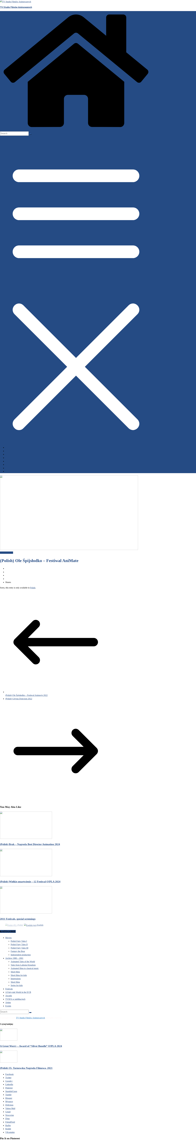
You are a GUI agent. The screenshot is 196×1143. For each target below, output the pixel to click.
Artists (8, 1002)
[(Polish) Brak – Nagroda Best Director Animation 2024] (26, 838)
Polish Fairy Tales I (19, 941)
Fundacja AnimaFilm (14, 465)
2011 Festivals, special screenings (17, 918)
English (39, 925)
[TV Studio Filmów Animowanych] (76, 130)
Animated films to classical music (25, 968)
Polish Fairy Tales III (19, 948)
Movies (8, 938)
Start (7, 447)
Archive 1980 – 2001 (14, 958)
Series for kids (17, 985)
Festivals (9, 458)
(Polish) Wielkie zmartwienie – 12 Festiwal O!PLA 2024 (30, 881)
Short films (15, 972)
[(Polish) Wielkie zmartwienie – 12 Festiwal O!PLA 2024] (26, 875)
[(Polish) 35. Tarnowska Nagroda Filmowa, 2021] (8, 1062)
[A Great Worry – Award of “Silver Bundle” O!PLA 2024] (8, 1040)
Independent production (21, 955)
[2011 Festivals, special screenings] (26, 913)
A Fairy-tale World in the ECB (18, 992)
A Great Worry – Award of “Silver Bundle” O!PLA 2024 (31, 1046)
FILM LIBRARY (11, 451)
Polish (32, 588)
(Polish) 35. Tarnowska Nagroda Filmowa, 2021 (26, 1068)
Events (8, 454)
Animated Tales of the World (23, 961)
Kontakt (9, 471)
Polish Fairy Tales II (19, 944)
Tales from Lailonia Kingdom (23, 965)
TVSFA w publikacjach (15, 999)
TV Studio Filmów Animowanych (16, 7)
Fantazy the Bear (18, 951)
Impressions (16, 978)
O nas (7, 468)
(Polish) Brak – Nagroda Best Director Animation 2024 (30, 844)
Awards (8, 461)
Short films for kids (19, 975)
